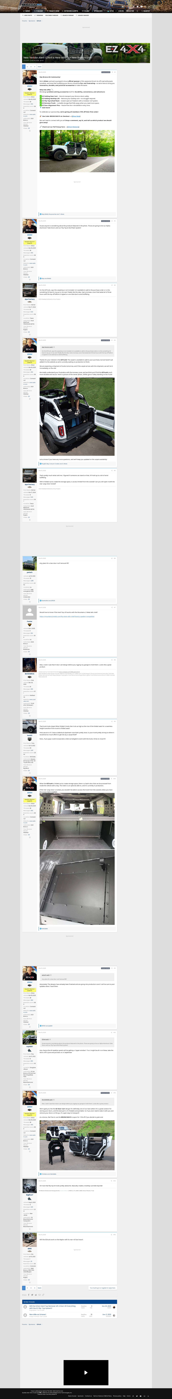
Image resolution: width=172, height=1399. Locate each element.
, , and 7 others (53, 214)
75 (30, 578)
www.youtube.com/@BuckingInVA (69, 672)
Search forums (68, 15)
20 (42, 61)
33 (30, 687)
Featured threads (51, 15)
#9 (115, 721)
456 (32, 104)
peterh (29, 572)
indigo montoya (34, 1316)
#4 (115, 340)
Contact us (88, 1396)
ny (30, 587)
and (46, 278)
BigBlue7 (29, 1195)
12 (30, 1059)
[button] (97, 11)
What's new (54, 11)
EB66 (30, 1249)
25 (31, 1261)
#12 (114, 1032)
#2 (115, 221)
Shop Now (76, 116)
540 (32, 312)
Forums (39, 11)
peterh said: (46, 975)
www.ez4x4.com (29, 115)
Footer (29, 621)
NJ (30, 639)
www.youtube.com (29, 700)
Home (128, 1396)
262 (32, 633)
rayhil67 (29, 1046)
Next (39, 67)
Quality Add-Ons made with (31, 1393)
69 (30, 748)
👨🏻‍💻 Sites (110, 11)
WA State (32, 757)
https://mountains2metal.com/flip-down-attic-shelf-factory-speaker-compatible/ (67, 616)
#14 (114, 1181)
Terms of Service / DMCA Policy (102, 1396)
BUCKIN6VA (29, 674)
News (27, 11)
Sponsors (81, 1396)
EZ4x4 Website (73, 127)
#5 (115, 470)
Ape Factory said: (47, 347)
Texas (32, 318)
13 (30, 309)
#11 (115, 968)
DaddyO (108, 1316)
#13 (114, 1093)
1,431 (32, 750)
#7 (115, 607)
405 (32, 1207)
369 (32, 689)
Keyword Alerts (71, 11)
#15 (114, 1235)
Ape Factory (30, 299)
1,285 (32, 581)
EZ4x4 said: (45, 1039)
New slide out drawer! (37, 1314)
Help (124, 1396)
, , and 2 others (54, 464)
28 (30, 102)
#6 (115, 558)
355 (32, 1061)
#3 (115, 285)
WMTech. (57, 1393)
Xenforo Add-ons (47, 1394)
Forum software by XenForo (47, 1391)
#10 (114, 778)
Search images (83, 15)
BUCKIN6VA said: (47, 1100)
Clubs (86, 11)
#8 (115, 660)
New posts (28, 15)
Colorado (33, 1266)
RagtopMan (33, 1310)
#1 (115, 72)
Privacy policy (117, 1396)
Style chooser (72, 1396)
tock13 (29, 735)
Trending (39, 15)
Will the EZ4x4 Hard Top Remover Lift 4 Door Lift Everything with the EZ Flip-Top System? (52, 1307)
